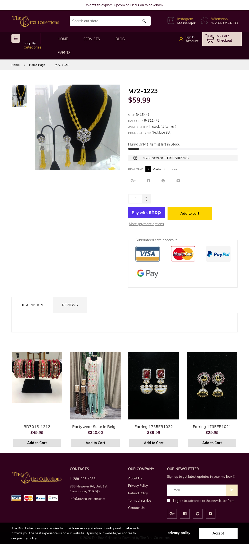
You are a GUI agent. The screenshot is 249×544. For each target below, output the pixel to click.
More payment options (146, 224)
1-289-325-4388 (83, 479)
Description (31, 305)
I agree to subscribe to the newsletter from (203, 501)
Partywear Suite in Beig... (95, 426)
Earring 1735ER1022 (153, 426)
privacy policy (179, 533)
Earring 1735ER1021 (212, 426)
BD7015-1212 (37, 426)
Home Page (37, 65)
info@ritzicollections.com (87, 499)
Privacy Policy (138, 485)
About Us (135, 478)
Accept (218, 533)
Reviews (70, 305)
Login (194, 37)
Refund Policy (138, 493)
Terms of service (139, 500)
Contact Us (136, 508)
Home (15, 65)
